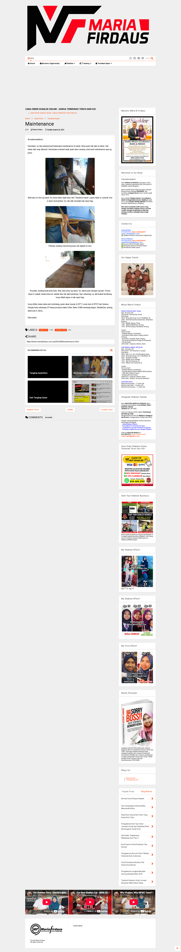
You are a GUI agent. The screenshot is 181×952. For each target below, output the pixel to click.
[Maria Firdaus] (90, 53)
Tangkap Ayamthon (38, 373)
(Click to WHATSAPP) (138, 240)
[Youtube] (130, 58)
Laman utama (77, 926)
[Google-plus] (139, 58)
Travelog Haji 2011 (132, 780)
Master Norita (130, 778)
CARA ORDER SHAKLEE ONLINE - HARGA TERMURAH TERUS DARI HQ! (53, 113)
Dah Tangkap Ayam (38, 397)
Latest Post (38, 119)
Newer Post (33, 410)
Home (32, 63)
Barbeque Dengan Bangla (85, 373)
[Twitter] (134, 58)
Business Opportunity (50, 63)
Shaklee (69, 63)
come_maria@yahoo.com (130, 436)
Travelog (86, 63)
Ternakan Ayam (103, 63)
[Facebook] (143, 58)
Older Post (107, 410)
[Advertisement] (90, 87)
